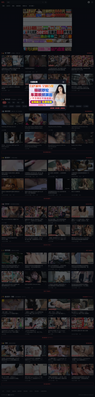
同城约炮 (62, 108)
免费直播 (52, 108)
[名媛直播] (47, 198)
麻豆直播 (57, 108)
